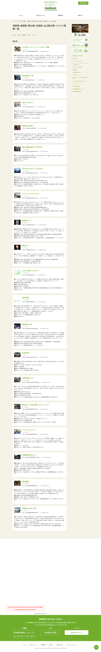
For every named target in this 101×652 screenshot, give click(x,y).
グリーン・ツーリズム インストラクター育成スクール (80, 64)
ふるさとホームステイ (77, 61)
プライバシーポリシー (71, 645)
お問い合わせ (83, 3)
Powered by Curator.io (40, 613)
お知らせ (80, 15)
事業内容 (60, 15)
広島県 (29, 35)
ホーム (21, 15)
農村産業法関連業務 (77, 91)
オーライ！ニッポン (77, 83)
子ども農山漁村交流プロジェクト (80, 81)
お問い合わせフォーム (77, 632)
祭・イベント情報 (21, 21)
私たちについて (41, 15)
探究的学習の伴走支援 (77, 55)
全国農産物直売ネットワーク (79, 89)
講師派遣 (75, 69)
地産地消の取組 (76, 86)
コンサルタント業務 (77, 67)
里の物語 (75, 58)
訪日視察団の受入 (76, 72)
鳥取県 (14, 35)
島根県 (19, 35)
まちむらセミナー (76, 75)
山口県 (34, 35)
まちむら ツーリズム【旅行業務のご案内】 (80, 78)
